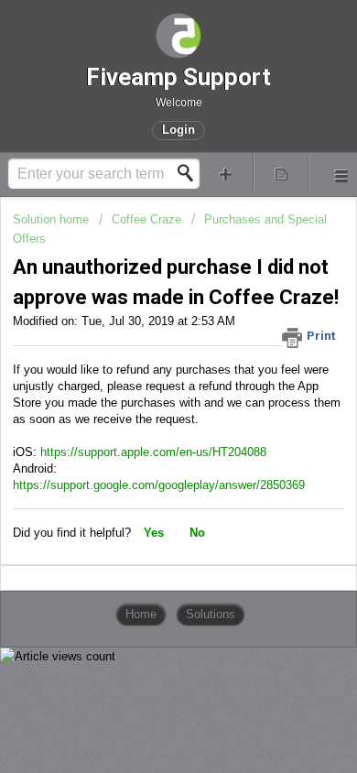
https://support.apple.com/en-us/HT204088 (153, 452)
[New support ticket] (226, 173)
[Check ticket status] (281, 173)
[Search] (190, 173)
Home (141, 614)
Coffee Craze (146, 219)
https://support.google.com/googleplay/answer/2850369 (159, 485)
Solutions (210, 614)
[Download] (144, 370)
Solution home (52, 219)
